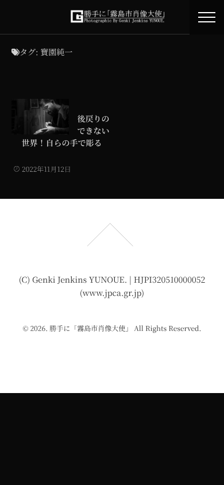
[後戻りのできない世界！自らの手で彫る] (40, 116)
